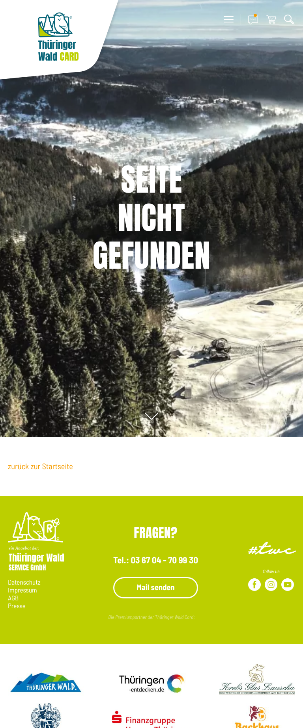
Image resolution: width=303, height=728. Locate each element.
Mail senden (156, 587)
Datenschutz (24, 582)
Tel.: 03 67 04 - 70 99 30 (155, 559)
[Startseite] (59, 41)
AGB (13, 598)
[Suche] (289, 19)
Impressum (22, 590)
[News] (253, 19)
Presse (17, 606)
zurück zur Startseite (40, 466)
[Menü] (229, 19)
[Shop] (271, 19)
